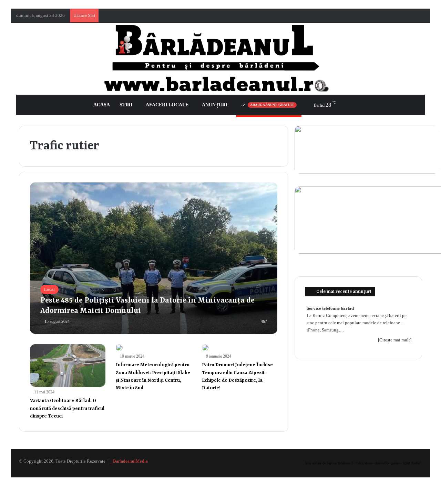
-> (267, 104)
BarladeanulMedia (130, 461)
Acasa (101, 104)
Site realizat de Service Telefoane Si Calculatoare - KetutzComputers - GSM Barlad (362, 463)
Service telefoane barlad (330, 308)
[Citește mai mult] (394, 339)
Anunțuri (214, 104)
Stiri (126, 104)
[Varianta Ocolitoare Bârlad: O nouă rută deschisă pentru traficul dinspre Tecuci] (68, 365)
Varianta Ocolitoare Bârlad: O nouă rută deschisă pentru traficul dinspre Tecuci (67, 408)
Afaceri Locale (167, 104)
